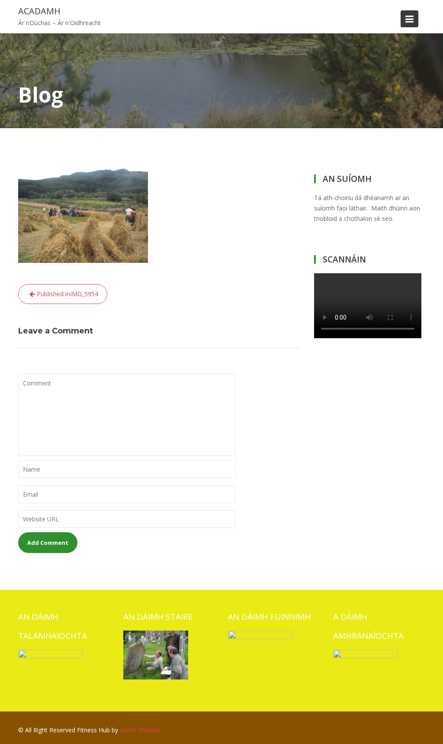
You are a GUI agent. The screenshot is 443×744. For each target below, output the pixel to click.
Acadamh (39, 11)
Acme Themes (140, 730)
